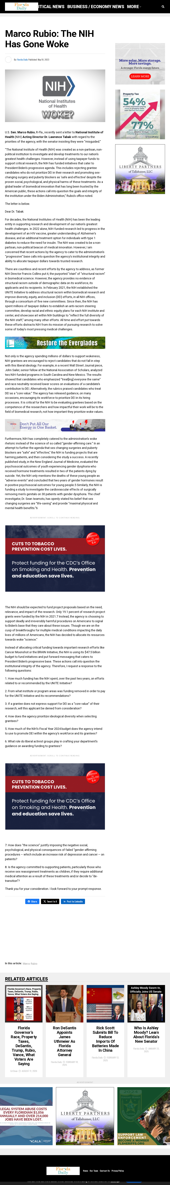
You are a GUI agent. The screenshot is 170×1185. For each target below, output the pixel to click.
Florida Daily (22, 59)
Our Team (94, 1170)
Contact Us (105, 1170)
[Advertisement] (55, 930)
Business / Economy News (95, 6)
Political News (47, 6)
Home (85, 1170)
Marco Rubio (30, 963)
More (133, 6)
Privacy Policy (118, 1170)
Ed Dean (13, 1071)
